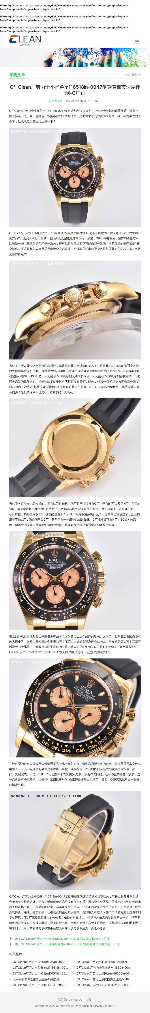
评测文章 (57, 100)
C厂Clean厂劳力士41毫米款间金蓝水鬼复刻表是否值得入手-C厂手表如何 (105, 962)
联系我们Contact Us (70, 999)
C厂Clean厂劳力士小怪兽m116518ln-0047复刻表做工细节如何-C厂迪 (41, 973)
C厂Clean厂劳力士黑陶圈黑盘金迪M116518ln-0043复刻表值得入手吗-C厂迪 (105, 979)
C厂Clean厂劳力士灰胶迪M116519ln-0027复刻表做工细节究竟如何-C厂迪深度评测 (41, 967)
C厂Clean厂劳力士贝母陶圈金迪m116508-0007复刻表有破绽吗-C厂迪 (41, 962)
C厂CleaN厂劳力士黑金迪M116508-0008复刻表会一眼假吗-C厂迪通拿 (105, 967)
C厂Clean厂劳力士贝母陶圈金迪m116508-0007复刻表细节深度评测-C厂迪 (70, 944)
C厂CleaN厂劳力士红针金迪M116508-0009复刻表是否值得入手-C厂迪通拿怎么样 (105, 985)
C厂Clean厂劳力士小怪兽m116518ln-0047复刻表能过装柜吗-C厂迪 (65, 939)
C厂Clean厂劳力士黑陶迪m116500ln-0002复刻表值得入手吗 (105, 973)
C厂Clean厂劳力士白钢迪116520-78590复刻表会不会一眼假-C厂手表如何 (41, 985)
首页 (126, 74)
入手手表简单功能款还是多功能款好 (36, 979)
